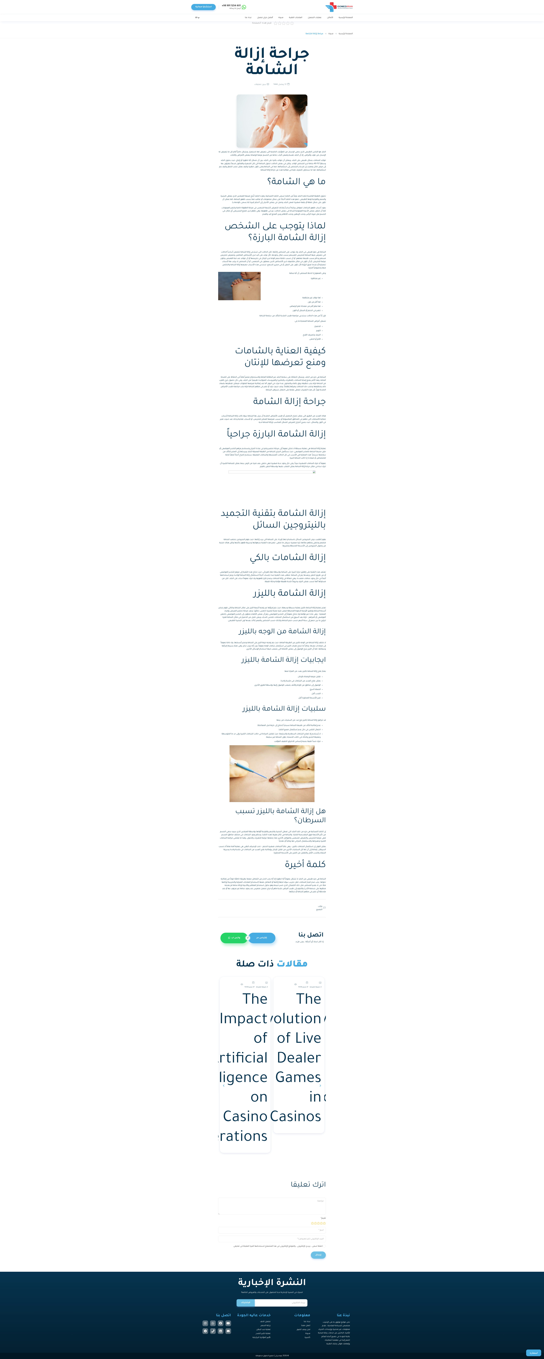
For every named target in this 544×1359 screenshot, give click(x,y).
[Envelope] (228, 1331)
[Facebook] (220, 1323)
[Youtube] (228, 1323)
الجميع (319, 910)
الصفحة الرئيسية (346, 34)
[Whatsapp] (213, 1323)
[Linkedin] (220, 1331)
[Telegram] (205, 1331)
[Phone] (213, 1331)
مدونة (331, 34)
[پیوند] (339, 7)
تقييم (323, 1218)
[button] (320, 1084)
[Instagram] (205, 1323)
